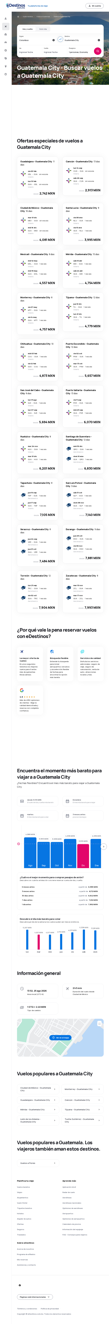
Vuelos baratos (28, 16)
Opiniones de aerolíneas (72, 1208)
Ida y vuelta (27, 29)
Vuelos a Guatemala (43, 16)
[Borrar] (53, 40)
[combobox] (35, 40)
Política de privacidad (50, 1308)
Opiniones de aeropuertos (73, 1219)
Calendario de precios (71, 1224)
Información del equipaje (72, 1229)
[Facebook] (19, 1285)
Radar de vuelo (68, 1192)
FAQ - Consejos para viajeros (74, 1235)
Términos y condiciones (27, 1308)
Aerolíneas (67, 1197)
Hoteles (20, 1213)
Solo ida (43, 29)
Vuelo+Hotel (22, 1203)
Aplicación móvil (69, 1187)
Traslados (21, 1235)
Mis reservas (22, 1259)
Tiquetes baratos (24, 1208)
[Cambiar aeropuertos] (60, 39)
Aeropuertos (67, 1213)
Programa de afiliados (26, 1254)
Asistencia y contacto (26, 1265)
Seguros (20, 1229)
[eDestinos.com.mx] (18, 16)
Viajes (19, 1192)
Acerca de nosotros (25, 1249)
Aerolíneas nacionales (71, 1203)
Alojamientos (22, 1197)
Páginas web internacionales (33, 1297)
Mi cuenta (96, 6)
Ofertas (20, 1224)
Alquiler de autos (24, 1219)
